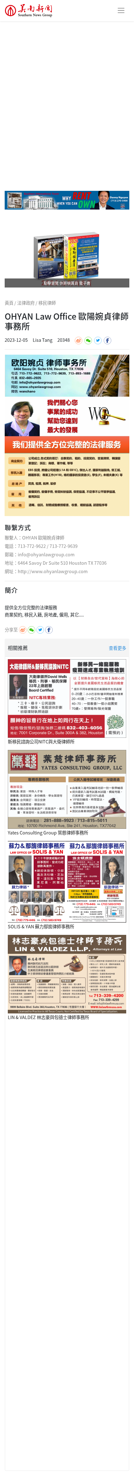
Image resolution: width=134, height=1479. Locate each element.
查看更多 (117, 648)
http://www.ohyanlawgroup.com (53, 571)
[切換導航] (121, 10)
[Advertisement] (67, 91)
